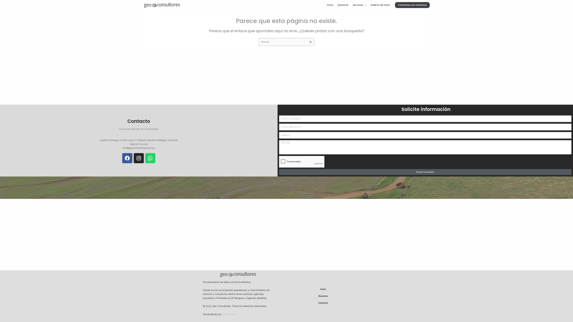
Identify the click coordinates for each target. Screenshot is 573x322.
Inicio (330, 5)
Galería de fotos (380, 5)
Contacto (323, 303)
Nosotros (343, 5)
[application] (364, 5)
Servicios (358, 5)
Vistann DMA (229, 314)
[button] (412, 5)
